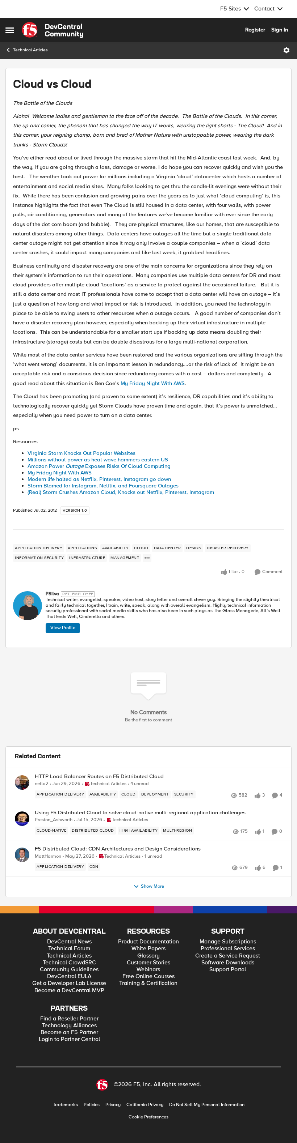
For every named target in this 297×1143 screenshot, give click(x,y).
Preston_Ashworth (53, 820)
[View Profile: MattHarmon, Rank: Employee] (22, 855)
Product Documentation (148, 941)
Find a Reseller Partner (69, 1018)
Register (255, 29)
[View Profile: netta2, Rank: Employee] (22, 782)
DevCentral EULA (69, 976)
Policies (92, 1105)
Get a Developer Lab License (69, 983)
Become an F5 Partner (69, 1032)
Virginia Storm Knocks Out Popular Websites (81, 453)
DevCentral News (69, 941)
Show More (152, 886)
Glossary (148, 955)
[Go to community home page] (52, 30)
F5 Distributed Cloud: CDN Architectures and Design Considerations (118, 849)
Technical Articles (30, 50)
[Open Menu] (286, 50)
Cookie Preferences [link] (148, 1117)
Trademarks (65, 1105)
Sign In (279, 29)
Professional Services (228, 948)
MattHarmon (48, 856)
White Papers (148, 948)
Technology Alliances (69, 1025)
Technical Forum (69, 948)
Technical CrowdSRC (69, 962)
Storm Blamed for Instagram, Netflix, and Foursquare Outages (103, 485)
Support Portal (227, 969)
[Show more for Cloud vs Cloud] (147, 558)
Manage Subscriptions (228, 941)
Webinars (148, 969)
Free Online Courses (148, 976)
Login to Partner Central (69, 1039)
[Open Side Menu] (10, 30)
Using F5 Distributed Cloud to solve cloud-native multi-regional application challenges (140, 813)
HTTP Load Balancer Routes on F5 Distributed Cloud (99, 776)
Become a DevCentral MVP (69, 990)
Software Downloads (227, 962)
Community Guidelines (69, 969)
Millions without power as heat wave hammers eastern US (98, 459)
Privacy (113, 1105)
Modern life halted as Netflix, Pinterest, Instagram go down (99, 479)
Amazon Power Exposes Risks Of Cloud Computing (99, 466)
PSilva (52, 594)
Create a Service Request (227, 955)
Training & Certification (148, 983)
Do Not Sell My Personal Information (206, 1105)
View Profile (62, 628)
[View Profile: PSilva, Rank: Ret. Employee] (27, 605)
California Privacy (144, 1105)
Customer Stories (148, 962)
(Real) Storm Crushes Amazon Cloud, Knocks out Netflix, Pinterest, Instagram (121, 492)
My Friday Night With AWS (153, 383)
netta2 (42, 783)
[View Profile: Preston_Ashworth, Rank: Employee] (22, 818)
